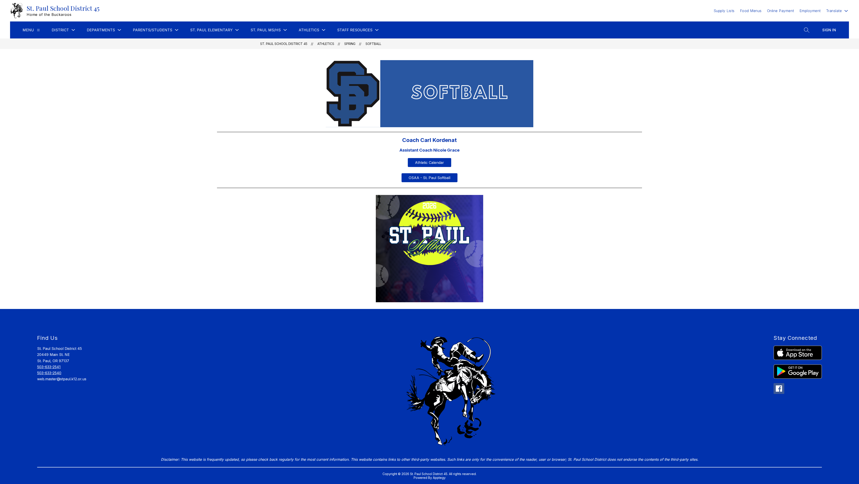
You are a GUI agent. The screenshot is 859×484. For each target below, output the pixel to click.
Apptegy (439, 478)
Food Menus (751, 10)
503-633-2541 (49, 367)
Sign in (829, 30)
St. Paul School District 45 (283, 44)
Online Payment (780, 10)
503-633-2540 (49, 373)
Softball (373, 44)
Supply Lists (724, 10)
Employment (810, 10)
